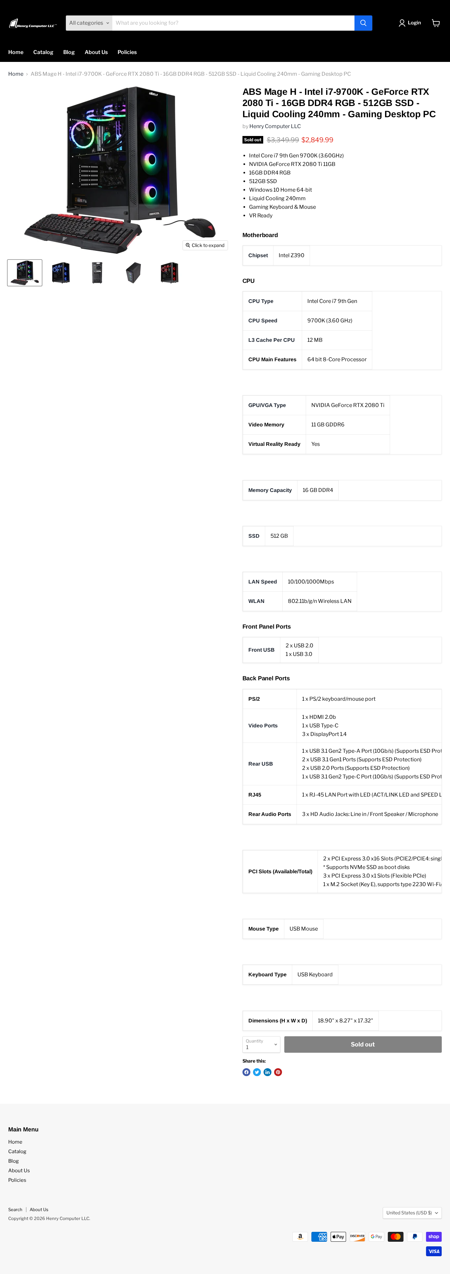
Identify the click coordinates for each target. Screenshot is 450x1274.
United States (409, 1212)
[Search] (363, 23)
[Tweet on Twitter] (257, 1072)
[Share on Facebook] (246, 1072)
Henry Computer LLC (275, 126)
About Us (96, 52)
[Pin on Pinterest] (278, 1072)
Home (15, 52)
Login (414, 23)
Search (15, 1209)
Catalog (43, 52)
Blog (69, 52)
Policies (127, 52)
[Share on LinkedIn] (267, 1072)
